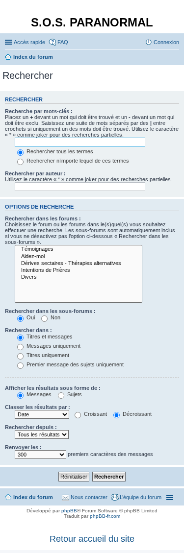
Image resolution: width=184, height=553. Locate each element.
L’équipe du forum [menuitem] (140, 497)
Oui (30, 317)
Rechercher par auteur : (35, 173)
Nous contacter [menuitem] (89, 497)
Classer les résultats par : (37, 407)
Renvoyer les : (23, 447)
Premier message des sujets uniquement (74, 364)
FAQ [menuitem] (62, 42)
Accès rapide (29, 42)
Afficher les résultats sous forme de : (53, 388)
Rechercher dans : (28, 330)
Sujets (74, 394)
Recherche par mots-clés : (39, 111)
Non (54, 317)
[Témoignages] (78, 249)
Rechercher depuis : (31, 427)
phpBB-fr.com (105, 516)
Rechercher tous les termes (59, 151)
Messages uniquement (52, 346)
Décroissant (136, 414)
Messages (38, 394)
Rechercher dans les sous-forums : (50, 311)
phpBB (69, 510)
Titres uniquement (47, 355)
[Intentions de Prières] (78, 270)
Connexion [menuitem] (166, 42)
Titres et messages (49, 336)
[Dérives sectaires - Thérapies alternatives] (78, 263)
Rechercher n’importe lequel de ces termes (77, 161)
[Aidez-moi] (78, 256)
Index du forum (33, 497)
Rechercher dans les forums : (43, 218)
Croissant (94, 414)
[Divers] (78, 277)
